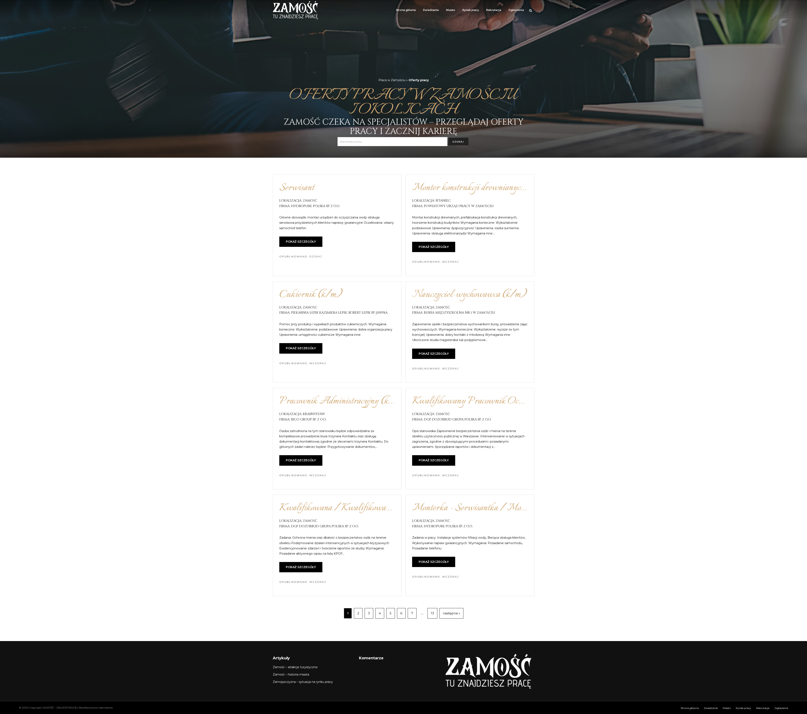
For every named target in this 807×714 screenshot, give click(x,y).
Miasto (450, 10)
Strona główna (406, 10)
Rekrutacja (493, 10)
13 (432, 613)
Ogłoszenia (516, 10)
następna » (451, 613)
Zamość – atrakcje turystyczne (295, 667)
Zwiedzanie (431, 10)
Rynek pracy (470, 10)
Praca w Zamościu (391, 80)
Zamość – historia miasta (291, 674)
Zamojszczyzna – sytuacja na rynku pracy (303, 682)
